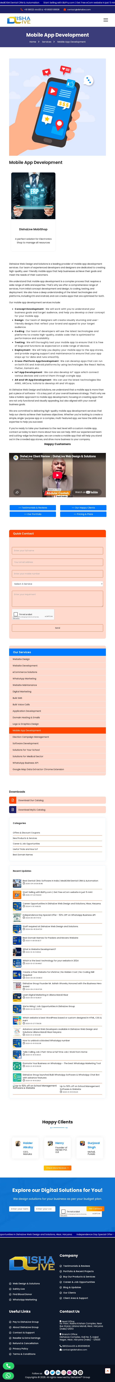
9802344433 (68, 1346)
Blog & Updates (72, 1287)
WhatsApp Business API (25, 762)
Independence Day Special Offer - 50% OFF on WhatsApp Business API (59, 914)
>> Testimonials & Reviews (33, 507)
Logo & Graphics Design (26, 724)
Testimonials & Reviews (76, 1266)
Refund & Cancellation (25, 1343)
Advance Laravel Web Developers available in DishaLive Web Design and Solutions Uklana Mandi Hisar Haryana (60, 1031)
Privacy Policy (20, 1348)
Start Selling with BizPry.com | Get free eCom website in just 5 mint (58, 892)
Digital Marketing (22, 691)
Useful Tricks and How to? (25, 849)
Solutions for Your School (26, 750)
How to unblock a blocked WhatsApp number (46, 1040)
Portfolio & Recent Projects (78, 1271)
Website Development (25, 665)
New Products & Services (25, 838)
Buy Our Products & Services (79, 1276)
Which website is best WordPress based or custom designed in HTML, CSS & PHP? (62, 1019)
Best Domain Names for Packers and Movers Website (50, 937)
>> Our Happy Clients (83, 507)
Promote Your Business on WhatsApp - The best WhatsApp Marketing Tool (62, 1063)
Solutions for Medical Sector (28, 756)
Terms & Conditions (24, 1354)
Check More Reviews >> (57, 1168)
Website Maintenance (25, 685)
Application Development (27, 711)
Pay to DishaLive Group (26, 1322)
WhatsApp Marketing (24, 678)
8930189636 (84, 1346)
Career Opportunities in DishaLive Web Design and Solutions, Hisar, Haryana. (62, 903)
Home (32, 42)
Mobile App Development (71, 42)
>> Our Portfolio (32, 514)
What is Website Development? (39, 949)
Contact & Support (24, 1332)
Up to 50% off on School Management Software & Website (80, 1088)
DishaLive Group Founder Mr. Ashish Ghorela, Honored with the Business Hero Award (62, 985)
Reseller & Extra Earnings (26, 1338)
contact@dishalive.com (74, 1349)
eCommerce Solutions (25, 672)
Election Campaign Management (31, 737)
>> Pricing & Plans (83, 514)
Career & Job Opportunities (26, 843)
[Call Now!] (8, 1365)
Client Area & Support (75, 1298)
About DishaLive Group (26, 1327)
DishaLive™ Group (80, 1377)
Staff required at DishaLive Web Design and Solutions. (50, 926)
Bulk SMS (17, 698)
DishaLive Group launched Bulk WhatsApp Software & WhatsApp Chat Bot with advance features (61, 1076)
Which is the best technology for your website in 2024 (51, 960)
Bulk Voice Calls (21, 704)
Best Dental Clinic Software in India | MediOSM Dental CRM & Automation (60, 880)
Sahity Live (19, 1289)
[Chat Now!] (8, 1375)
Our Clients (69, 1292)
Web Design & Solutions (26, 1283)
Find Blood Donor (22, 1294)
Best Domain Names (23, 854)
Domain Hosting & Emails (26, 717)
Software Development (26, 743)
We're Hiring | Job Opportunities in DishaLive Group (49, 1006)
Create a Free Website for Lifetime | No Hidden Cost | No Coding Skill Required (58, 973)
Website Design (21, 659)
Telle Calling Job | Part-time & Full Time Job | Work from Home (55, 1051)
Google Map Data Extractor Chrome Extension (38, 769)
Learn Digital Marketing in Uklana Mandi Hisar (45, 994)
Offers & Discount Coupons (26, 832)
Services (46, 42)
